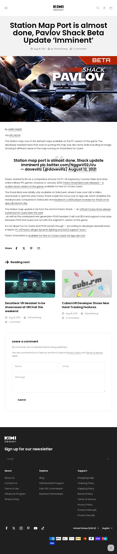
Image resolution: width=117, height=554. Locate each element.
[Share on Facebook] (16, 248)
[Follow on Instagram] (21, 528)
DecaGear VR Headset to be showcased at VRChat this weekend (25, 307)
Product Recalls (86, 515)
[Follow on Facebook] (6, 528)
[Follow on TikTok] (43, 528)
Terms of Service (94, 352)
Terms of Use (12, 488)
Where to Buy (12, 499)
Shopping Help (86, 478)
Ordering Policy (86, 483)
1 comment (14, 321)
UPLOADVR (14, 135)
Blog (41, 478)
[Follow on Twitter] (14, 528)
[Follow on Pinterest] (28, 528)
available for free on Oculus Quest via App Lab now (56, 235)
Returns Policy (85, 493)
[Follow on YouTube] (36, 528)
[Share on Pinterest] (31, 248)
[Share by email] (39, 248)
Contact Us (11, 483)
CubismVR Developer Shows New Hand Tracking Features (85, 305)
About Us (10, 478)
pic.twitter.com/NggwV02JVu (68, 164)
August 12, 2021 (82, 169)
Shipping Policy (86, 488)
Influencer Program (15, 493)
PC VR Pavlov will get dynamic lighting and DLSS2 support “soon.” (51, 229)
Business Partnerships (51, 493)
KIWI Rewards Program (51, 483)
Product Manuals (87, 510)
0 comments (79, 48)
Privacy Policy (74, 352)
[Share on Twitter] (24, 248)
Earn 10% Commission (51, 488)
